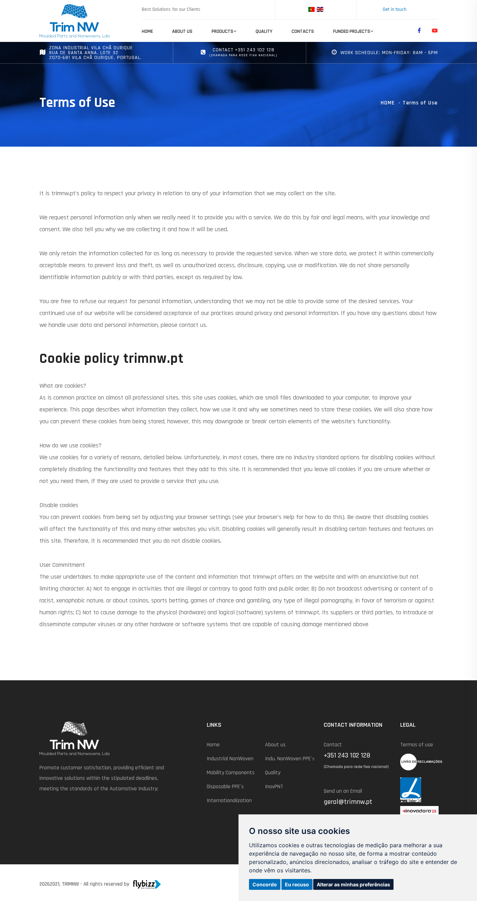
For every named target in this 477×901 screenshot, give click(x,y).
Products (222, 31)
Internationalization (229, 800)
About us (182, 31)
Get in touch (394, 9)
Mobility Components (231, 772)
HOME (388, 103)
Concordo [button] (264, 884)
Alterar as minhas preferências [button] (353, 884)
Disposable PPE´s (225, 786)
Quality (264, 31)
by (127, 884)
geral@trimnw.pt (348, 801)
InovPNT (274, 786)
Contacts (303, 31)
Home (147, 31)
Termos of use (416, 744)
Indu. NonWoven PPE (290, 758)
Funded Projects (351, 31)
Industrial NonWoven (230, 758)
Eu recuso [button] (297, 884)
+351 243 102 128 (347, 755)
